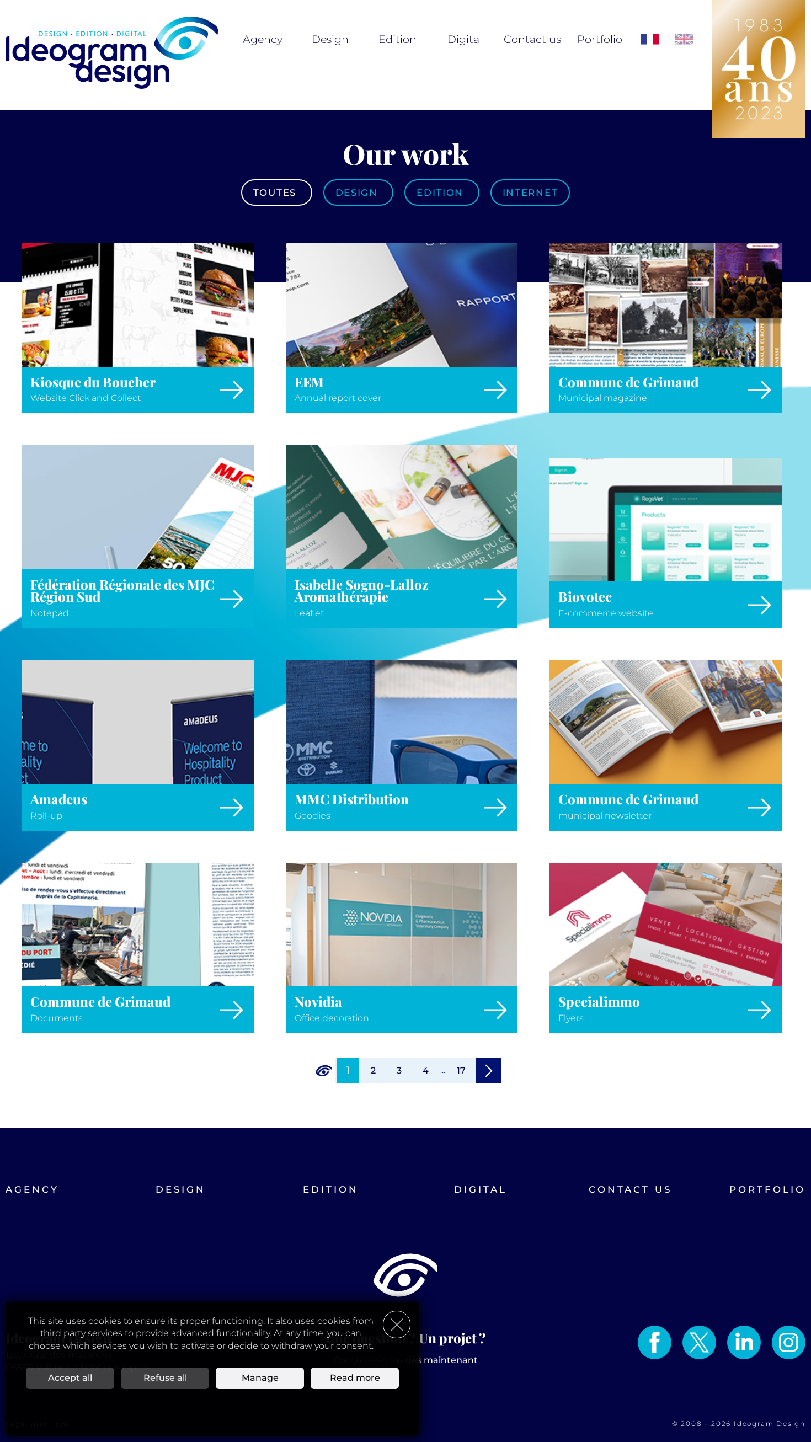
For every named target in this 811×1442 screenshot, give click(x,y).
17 (461, 1070)
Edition (397, 39)
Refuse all (165, 1377)
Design (330, 39)
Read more (355, 1377)
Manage (260, 1377)
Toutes (276, 192)
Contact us (532, 39)
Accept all (70, 1377)
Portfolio (599, 39)
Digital (464, 39)
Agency (262, 39)
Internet (530, 192)
